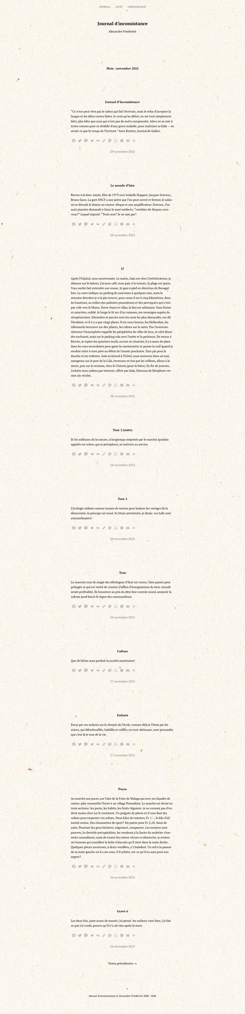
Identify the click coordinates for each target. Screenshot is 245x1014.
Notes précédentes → (122, 963)
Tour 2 (122, 499)
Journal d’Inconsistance (122, 102)
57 (122, 269)
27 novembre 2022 (122, 681)
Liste (119, 6)
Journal (104, 6)
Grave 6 (122, 911)
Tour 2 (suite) (122, 430)
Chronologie (137, 6)
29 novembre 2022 (122, 152)
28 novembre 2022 (122, 235)
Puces (122, 789)
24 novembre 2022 (122, 946)
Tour (122, 573)
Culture (122, 651)
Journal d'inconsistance (123, 24)
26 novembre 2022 (122, 877)
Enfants (122, 715)
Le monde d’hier (122, 185)
